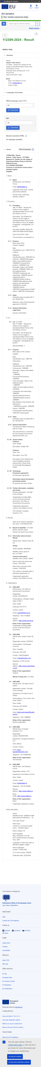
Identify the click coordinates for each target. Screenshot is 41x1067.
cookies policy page (15, 1045)
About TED (5, 960)
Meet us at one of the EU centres (12, 1027)
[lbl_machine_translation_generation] (26, 136)
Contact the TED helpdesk (10, 920)
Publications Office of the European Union (16, 903)
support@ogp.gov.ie (23, 613)
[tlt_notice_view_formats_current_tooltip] (33, 149)
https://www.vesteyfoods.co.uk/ (24, 667)
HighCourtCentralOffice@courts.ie (24, 713)
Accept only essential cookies (19, 1062)
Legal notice (6, 943)
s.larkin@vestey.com (24, 658)
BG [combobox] (9, 123)
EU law (4, 974)
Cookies (4, 946)
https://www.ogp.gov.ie (26, 620)
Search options (34, 28)
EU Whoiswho (6, 985)
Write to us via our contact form (12, 1023)
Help (3, 917)
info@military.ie (17, 83)
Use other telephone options (11, 1020)
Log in (31, 8)
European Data (7, 977)
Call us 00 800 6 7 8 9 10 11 (11, 1016)
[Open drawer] (5, 35)
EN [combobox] (8, 105)
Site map (5, 964)
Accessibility (6, 950)
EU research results (8, 981)
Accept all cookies (15, 1056)
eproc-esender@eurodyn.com (20, 751)
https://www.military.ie (26, 791)
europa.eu (18, 1007)
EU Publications (7, 988)
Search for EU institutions (10, 1037)
